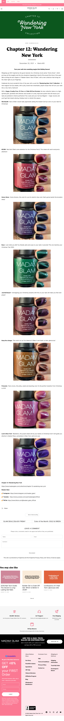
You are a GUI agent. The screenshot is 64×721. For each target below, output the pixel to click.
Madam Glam (32, 713)
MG (4, 1)
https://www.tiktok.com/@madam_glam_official (22, 500)
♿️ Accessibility (11, 656)
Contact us (41, 668)
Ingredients (28, 667)
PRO (18, 1)
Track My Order (55, 665)
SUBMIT (10, 694)
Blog (26, 679)
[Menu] (1, 8)
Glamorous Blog (33, 43)
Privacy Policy (39, 557)
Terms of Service (52, 557)
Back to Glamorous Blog (33, 514)
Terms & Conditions (43, 661)
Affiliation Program (30, 676)
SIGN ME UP (54, 641)
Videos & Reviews (30, 673)
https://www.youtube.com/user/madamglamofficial (25, 497)
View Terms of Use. (8, 704)
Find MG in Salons (30, 663)
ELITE (13, 1)
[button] (49, 8)
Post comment (32, 553)
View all (32, 598)
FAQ (39, 658)
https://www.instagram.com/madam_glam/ (22, 493)
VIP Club (27, 670)
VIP (8, 1)
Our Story (28, 660)
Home (26, 43)
